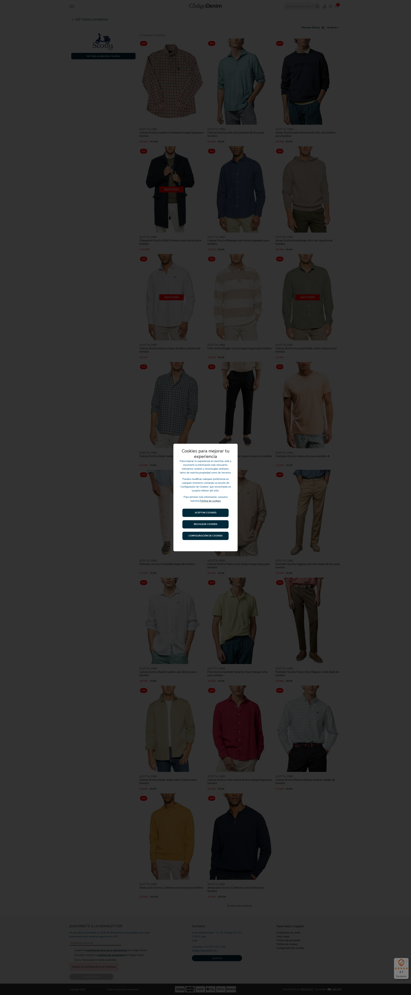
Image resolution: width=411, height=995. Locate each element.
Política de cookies (210, 501)
